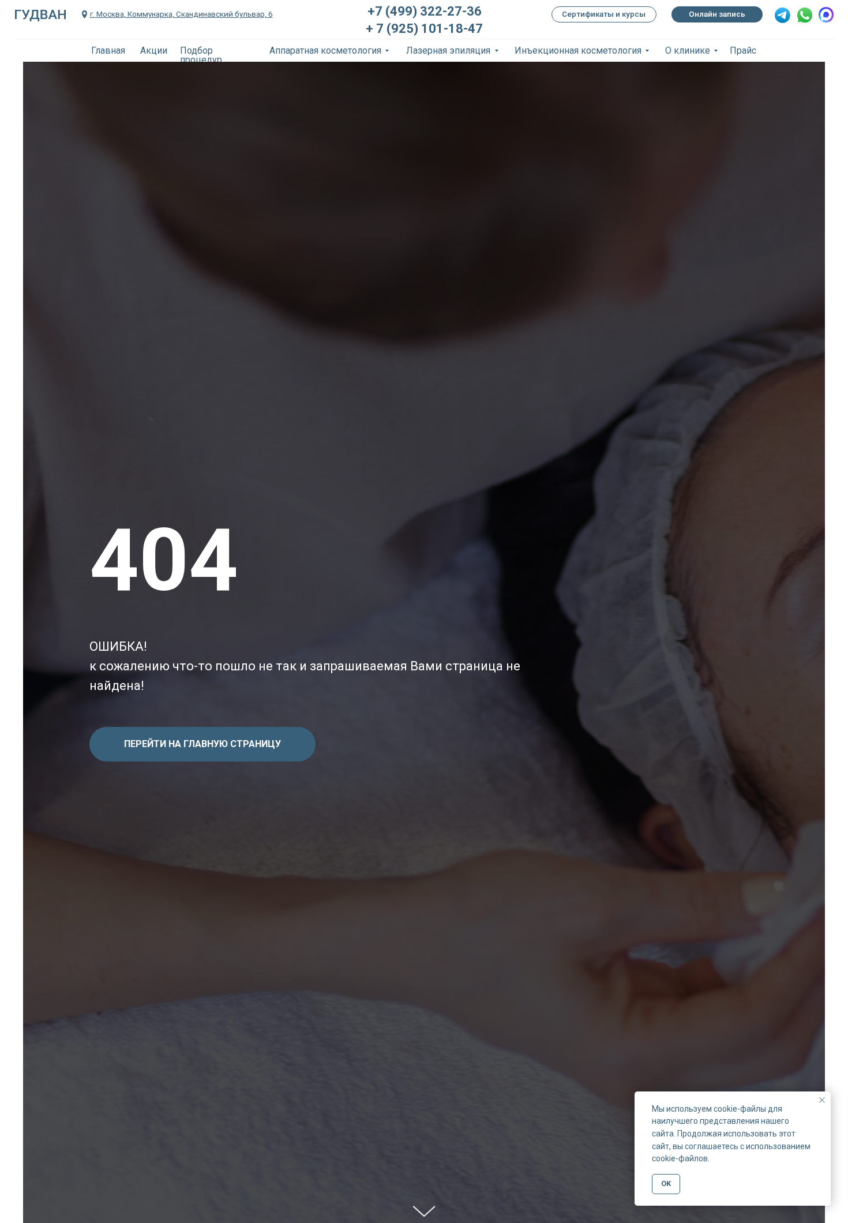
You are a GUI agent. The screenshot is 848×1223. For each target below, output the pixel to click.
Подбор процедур (201, 55)
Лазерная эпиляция (448, 50)
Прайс (743, 50)
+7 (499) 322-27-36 (424, 11)
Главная (108, 50)
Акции (153, 50)
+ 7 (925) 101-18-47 (424, 28)
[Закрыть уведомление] (822, 1100)
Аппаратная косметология (325, 50)
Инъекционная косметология (578, 50)
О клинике (687, 50)
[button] (782, 15)
